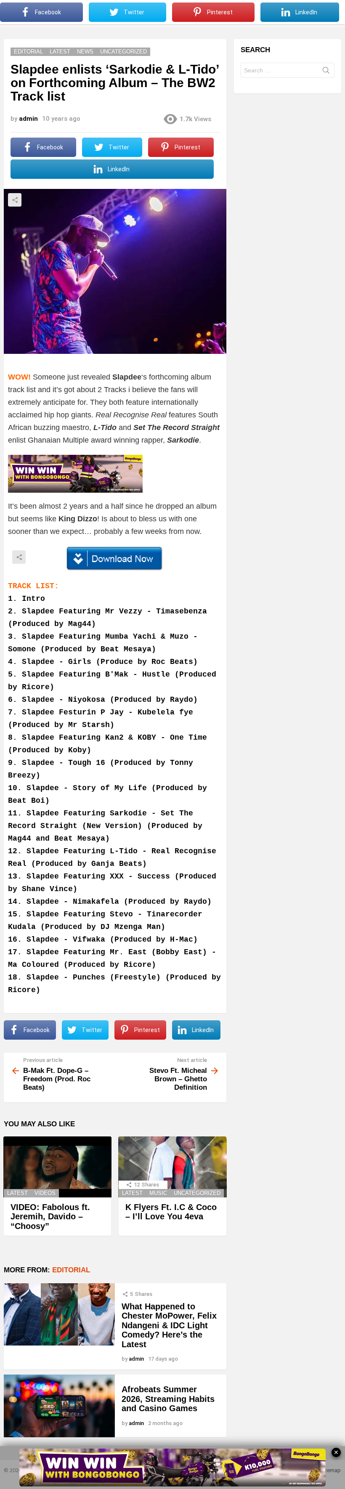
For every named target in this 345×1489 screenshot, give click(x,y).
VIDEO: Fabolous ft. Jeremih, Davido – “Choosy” (50, 1216)
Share (14, 200)
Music (158, 1193)
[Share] (115, 558)
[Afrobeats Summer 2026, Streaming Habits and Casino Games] (59, 1406)
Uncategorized (197, 1193)
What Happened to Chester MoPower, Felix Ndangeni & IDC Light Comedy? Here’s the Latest (169, 1325)
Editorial (71, 1270)
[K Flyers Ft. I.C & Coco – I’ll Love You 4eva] (172, 1166)
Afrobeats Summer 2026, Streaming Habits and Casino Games (168, 1399)
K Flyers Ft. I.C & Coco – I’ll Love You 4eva (171, 1211)
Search (326, 72)
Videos (45, 1193)
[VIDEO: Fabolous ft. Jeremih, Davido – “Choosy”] (57, 1166)
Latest (17, 1193)
